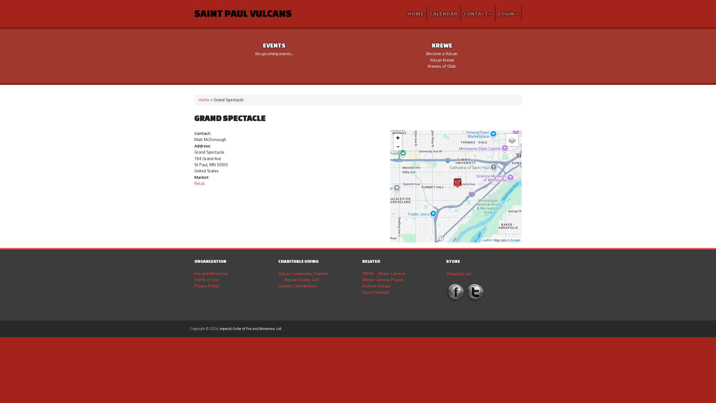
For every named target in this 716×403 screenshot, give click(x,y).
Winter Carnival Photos (383, 279)
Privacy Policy (206, 285)
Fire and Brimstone (211, 273)
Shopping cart (459, 273)
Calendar (444, 13)
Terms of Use (206, 279)
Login (508, 13)
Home (416, 13)
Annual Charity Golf (301, 279)
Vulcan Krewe (442, 60)
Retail (199, 183)
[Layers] (512, 140)
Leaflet (486, 240)
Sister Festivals (375, 292)
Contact (478, 13)
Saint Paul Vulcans (243, 13)
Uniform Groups (376, 285)
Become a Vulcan (442, 53)
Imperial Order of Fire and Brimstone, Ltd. (251, 329)
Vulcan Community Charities (303, 273)
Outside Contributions (298, 285)
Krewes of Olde (442, 66)
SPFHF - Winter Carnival (383, 273)
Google (515, 240)
